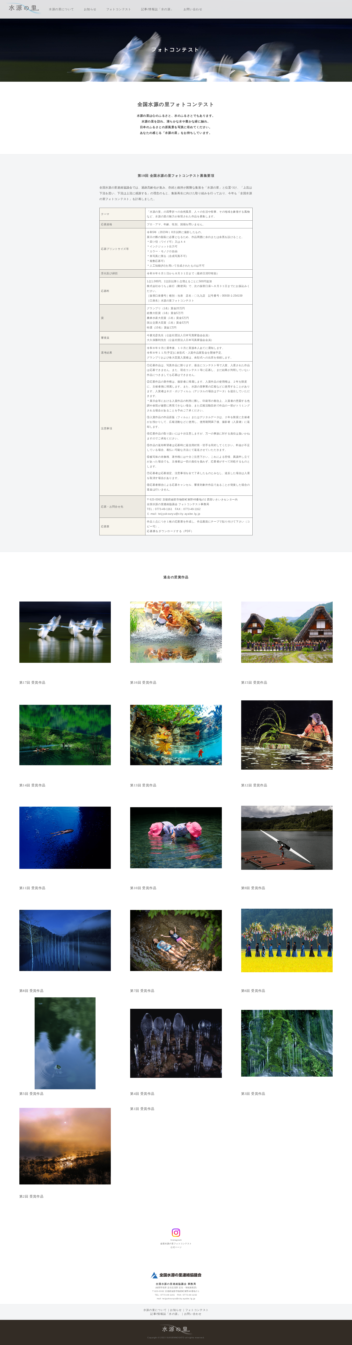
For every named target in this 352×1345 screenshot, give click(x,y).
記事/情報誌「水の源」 (159, 9)
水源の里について (63, 9)
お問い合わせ (194, 9)
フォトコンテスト (120, 9)
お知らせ (92, 9)
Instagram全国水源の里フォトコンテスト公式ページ (176, 1243)
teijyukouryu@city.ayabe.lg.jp (179, 513)
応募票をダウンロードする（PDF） (170, 531)
